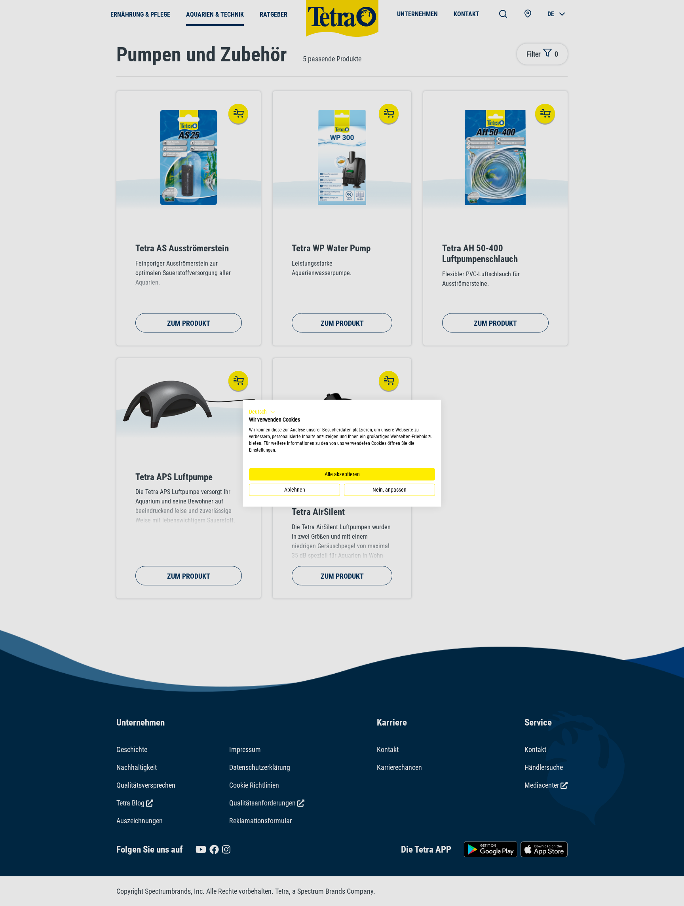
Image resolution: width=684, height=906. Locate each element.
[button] (262, 411)
